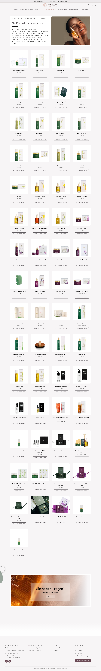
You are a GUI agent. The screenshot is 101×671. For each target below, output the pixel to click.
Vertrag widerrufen (83, 660)
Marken (17, 18)
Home (13, 18)
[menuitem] (15, 9)
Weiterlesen (19, 490)
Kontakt (50, 596)
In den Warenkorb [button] (19, 76)
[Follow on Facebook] (6, 661)
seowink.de (64, 668)
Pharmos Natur (24, 18)
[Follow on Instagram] (9, 661)
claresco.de (59, 668)
